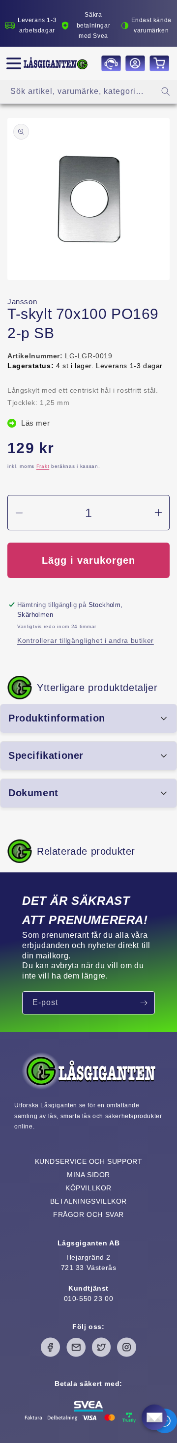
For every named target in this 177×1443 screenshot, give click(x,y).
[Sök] (166, 91)
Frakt (43, 466)
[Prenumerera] (143, 1002)
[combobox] (88, 92)
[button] (14, 63)
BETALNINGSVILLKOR (88, 1201)
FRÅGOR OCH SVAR (88, 1214)
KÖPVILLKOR (88, 1188)
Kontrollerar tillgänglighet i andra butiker (85, 640)
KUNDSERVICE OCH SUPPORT (89, 1161)
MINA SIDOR (88, 1175)
